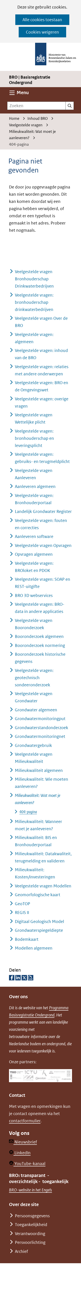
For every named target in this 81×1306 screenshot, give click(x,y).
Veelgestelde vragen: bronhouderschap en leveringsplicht (34, 438)
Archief (21, 1251)
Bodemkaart (26, 939)
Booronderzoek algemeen (39, 636)
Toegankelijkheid (31, 1224)
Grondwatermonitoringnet (40, 736)
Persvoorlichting (30, 1242)
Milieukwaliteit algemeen (39, 770)
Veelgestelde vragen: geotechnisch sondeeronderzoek (34, 677)
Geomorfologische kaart (37, 894)
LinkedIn (22, 1152)
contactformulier (24, 1120)
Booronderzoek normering (40, 645)
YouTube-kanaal (29, 1163)
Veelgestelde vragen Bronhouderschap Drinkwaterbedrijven (34, 279)
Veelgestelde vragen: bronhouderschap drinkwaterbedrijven (34, 302)
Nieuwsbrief (25, 1142)
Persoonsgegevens (32, 1215)
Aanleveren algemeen (35, 486)
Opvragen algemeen (34, 554)
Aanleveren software (34, 536)
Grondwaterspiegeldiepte (39, 930)
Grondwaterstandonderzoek (41, 727)
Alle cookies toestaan (42, 19)
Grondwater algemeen (36, 709)
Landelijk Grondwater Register (43, 511)
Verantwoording (30, 1233)
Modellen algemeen (33, 948)
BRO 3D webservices (34, 595)
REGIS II (22, 912)
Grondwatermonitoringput (40, 718)
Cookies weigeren (42, 32)
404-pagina (28, 811)
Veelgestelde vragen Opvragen (43, 545)
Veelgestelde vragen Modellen (43, 886)
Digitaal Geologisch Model (39, 921)
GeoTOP (22, 903)
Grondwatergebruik (33, 745)
